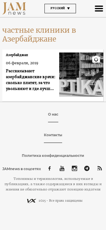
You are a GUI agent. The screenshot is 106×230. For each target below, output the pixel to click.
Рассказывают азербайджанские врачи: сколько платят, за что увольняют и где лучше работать (30, 80)
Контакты (53, 135)
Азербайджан (17, 55)
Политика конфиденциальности (53, 155)
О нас (53, 114)
